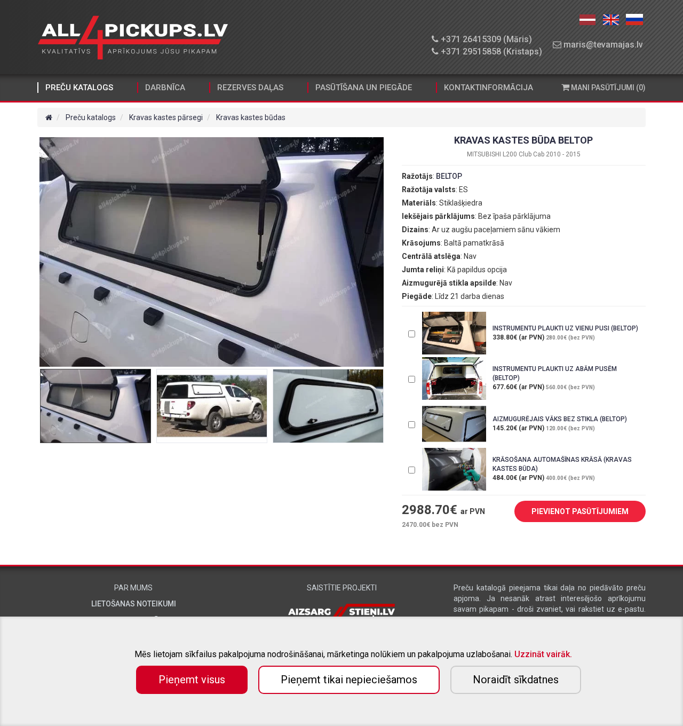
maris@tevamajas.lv (602, 45)
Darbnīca (165, 87)
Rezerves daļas (250, 87)
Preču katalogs (79, 87)
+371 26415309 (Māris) (485, 39)
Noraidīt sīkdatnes (516, 679)
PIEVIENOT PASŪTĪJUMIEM (580, 511)
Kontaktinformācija (488, 87)
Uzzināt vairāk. (543, 654)
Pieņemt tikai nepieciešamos (349, 679)
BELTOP (449, 176)
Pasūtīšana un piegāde (363, 87)
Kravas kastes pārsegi (166, 117)
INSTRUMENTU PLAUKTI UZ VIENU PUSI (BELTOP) (565, 328)
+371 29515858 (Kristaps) (490, 51)
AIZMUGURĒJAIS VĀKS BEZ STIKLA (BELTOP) (560, 419)
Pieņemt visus (191, 679)
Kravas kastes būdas (250, 117)
